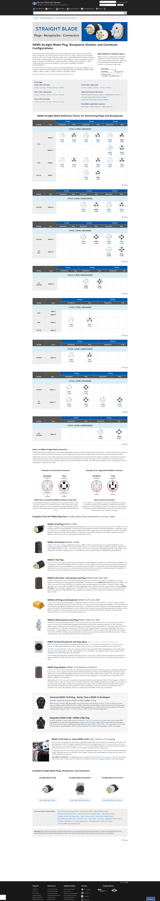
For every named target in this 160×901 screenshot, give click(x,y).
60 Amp (61, 87)
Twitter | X (86, 899)
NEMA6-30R (110, 165)
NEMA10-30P (122, 210)
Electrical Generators (69, 899)
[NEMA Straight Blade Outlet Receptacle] (80, 788)
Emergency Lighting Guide (65, 821)
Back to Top (123, 882)
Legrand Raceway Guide (101, 811)
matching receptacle (108, 527)
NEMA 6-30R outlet (68, 649)
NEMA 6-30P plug (55, 649)
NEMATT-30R (110, 153)
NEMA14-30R (109, 242)
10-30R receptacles (63, 680)
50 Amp (55, 87)
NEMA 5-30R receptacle (89, 655)
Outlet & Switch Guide (86, 811)
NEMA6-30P (122, 165)
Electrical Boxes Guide (108, 814)
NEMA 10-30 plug (105, 657)
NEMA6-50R (71, 325)
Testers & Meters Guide (87, 816)
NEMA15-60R (103, 405)
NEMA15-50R (69, 405)
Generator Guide (82, 818)
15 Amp (36, 87)
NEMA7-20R (86, 178)
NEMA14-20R (83, 242)
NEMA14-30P (122, 242)
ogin (39, 9)
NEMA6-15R (62, 165)
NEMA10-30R (109, 210)
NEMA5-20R (86, 140)
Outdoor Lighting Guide (81, 821)
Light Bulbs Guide (95, 821)
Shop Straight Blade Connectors (112, 800)
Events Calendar (51, 897)
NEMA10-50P (90, 360)
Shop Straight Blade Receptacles (79, 800)
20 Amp (42, 87)
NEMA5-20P (98, 140)
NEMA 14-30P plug (90, 644)
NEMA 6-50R (96, 580)
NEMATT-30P (122, 153)
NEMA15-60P (120, 405)
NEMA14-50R (69, 392)
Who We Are (35, 889)
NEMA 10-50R (88, 709)
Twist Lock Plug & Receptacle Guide (68, 811)
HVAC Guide (92, 818)
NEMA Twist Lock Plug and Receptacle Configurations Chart (57, 74)
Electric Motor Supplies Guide (104, 816)
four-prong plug (95, 527)
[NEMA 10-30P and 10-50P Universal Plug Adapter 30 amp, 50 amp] (41, 702)
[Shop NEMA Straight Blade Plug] (47, 788)
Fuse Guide (100, 818)
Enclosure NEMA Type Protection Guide (69, 823)
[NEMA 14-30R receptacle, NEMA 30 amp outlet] (38, 647)
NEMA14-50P (86, 392)
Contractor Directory (52, 891)
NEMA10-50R (71, 360)
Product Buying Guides (46, 18)
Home (36, 18)
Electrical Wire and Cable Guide (67, 818)
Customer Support (36, 895)
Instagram (86, 893)
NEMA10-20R (83, 210)
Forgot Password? (122, 2)
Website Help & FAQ (37, 897)
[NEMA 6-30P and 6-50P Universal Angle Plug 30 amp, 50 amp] (41, 723)
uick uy (61, 9)
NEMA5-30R (110, 140)
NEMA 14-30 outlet (107, 744)
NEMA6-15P (74, 165)
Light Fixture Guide (107, 821)
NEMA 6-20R (94, 602)
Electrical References (53, 893)
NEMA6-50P (89, 325)
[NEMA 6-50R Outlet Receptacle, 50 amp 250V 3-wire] (38, 583)
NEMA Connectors (107, 107)
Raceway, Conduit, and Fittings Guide (68, 816)
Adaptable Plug (62, 700)
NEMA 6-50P (62, 580)
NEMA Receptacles (95, 107)
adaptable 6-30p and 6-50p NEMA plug (90, 720)
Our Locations (87, 889)
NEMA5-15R (62, 140)
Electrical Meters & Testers (70, 895)
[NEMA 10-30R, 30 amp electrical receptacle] (38, 672)
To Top (125, 185)
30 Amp (49, 87)
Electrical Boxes (67, 891)
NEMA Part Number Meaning (89, 95)
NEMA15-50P (86, 405)
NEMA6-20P (98, 165)
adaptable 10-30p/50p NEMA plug (108, 703)
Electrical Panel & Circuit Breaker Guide (89, 814)
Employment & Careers (38, 899)
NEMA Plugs (84, 107)
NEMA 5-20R (103, 622)
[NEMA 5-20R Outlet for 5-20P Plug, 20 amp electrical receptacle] (38, 625)
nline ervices (74, 9)
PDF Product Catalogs (53, 889)
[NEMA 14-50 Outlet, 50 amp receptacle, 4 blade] (38, 547)
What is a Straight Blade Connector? (110, 95)
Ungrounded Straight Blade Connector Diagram (94, 99)
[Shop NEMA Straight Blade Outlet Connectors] (113, 788)
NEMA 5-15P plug (54, 562)
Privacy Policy (35, 893)
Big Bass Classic (51, 899)
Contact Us (35, 891)
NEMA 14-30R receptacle (113, 644)
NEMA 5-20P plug (76, 622)
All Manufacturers (54, 895)
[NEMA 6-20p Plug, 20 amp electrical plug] (38, 605)
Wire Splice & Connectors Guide (67, 814)
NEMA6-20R (86, 165)
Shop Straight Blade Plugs (47, 800)
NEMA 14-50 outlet (54, 545)
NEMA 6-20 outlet (105, 602)
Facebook (86, 896)
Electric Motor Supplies (69, 889)
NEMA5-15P (74, 140)
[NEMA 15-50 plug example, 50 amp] (38, 529)
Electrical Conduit (71, 893)
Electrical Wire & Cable (69, 897)
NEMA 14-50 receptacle (104, 757)
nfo (88, 9)
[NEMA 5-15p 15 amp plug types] (38, 565)
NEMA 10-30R (71, 709)
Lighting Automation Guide (113, 818)
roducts (51, 9)
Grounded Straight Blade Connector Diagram (94, 97)
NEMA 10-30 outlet (54, 670)
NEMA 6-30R (96, 724)
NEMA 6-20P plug (54, 602)
